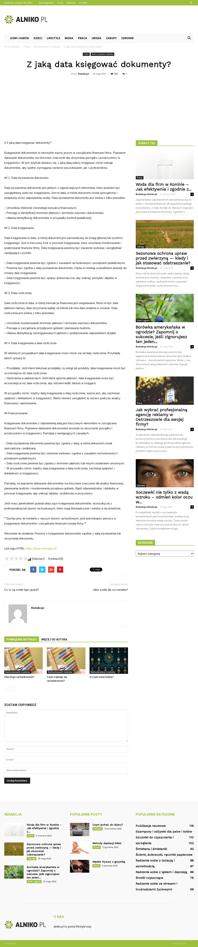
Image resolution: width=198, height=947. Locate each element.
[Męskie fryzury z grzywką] (79, 866)
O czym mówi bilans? (102, 677)
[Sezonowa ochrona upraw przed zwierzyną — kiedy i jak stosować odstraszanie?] (165, 234)
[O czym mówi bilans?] (109, 660)
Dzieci (38, 38)
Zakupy (111, 38)
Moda (69, 38)
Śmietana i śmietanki (151, 849)
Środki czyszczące (149, 878)
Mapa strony (179, 943)
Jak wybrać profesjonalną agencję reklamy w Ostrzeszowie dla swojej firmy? (161, 417)
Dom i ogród (19, 38)
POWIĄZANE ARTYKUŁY (22, 639)
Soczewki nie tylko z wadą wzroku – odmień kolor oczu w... (164, 497)
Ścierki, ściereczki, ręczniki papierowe (164, 854)
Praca (82, 38)
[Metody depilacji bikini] (79, 848)
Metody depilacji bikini (106, 843)
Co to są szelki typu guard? (21, 590)
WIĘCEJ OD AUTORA (54, 639)
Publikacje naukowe (151, 826)
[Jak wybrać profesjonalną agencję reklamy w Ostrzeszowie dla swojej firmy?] (165, 390)
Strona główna (46, 2)
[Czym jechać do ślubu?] (79, 829)
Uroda (96, 38)
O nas (60, 2)
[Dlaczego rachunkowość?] (23, 660)
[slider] (15, 558)
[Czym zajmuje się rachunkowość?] (66, 660)
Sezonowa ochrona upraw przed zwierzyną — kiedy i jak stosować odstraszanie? (163, 258)
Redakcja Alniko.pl (146, 194)
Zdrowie (127, 38)
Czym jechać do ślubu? (107, 824)
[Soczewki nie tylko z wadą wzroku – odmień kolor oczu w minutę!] (165, 473)
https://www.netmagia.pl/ (41, 548)
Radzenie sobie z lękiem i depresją (161, 872)
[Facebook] (191, 2)
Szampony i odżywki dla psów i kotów (164, 831)
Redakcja (83, 73)
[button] (189, 38)
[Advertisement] (99, 106)
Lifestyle (53, 38)
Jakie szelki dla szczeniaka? (110, 590)
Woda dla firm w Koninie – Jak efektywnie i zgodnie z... (164, 187)
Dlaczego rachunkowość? (19, 677)
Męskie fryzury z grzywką (108, 861)
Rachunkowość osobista (102, 54)
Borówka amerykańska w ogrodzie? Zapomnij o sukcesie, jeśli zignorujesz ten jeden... (161, 334)
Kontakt (83, 2)
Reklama (71, 2)
